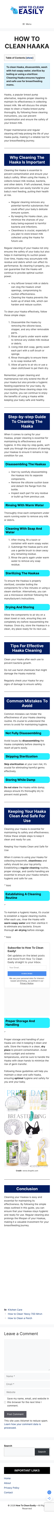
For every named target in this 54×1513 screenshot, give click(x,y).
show (30, 57)
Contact (8, 1492)
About (7, 1483)
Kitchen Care (15, 1309)
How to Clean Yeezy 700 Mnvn (25, 1314)
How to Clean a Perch (20, 1318)
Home (7, 1478)
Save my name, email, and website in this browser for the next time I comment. (28, 1402)
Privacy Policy (11, 1487)
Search (42, 1451)
